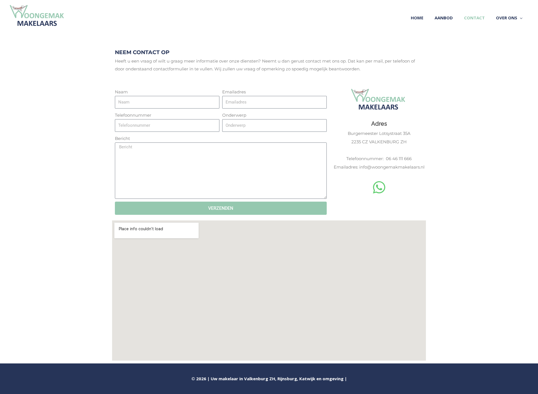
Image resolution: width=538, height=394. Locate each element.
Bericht (122, 138)
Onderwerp (234, 115)
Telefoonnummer (133, 115)
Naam (121, 92)
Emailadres (234, 92)
